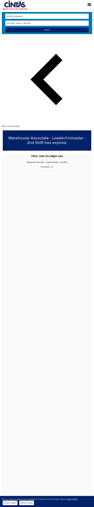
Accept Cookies (10, 503)
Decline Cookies (26, 503)
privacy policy (72, 499)
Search (47, 30)
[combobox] (47, 16)
